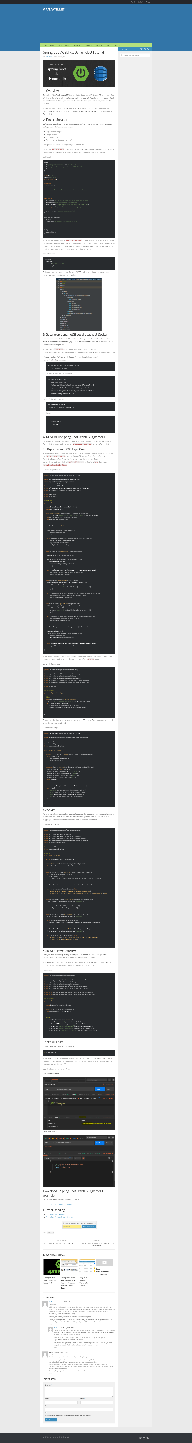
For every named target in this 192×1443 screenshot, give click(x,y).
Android (52, 45)
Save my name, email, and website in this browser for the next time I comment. (68, 1415)
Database (89, 45)
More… (116, 45)
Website (47, 1406)
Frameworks (77, 45)
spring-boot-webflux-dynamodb (62, 1204)
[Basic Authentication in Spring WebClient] (104, 1262)
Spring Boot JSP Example (55, 1214)
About (133, 2)
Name (47, 1399)
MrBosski (52, 1302)
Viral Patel (49, 57)
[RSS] (148, 49)
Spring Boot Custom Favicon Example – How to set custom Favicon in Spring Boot (68, 1283)
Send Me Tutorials (88, 1227)
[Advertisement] (106, 24)
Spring (67, 45)
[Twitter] (141, 49)
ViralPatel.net (53, 9)
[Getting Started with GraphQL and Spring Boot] (52, 1267)
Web (108, 45)
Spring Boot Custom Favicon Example (60, 1217)
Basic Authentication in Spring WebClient (102, 1271)
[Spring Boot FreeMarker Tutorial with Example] (87, 1267)
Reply (50, 1324)
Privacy (148, 2)
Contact (140, 2)
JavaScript (99, 45)
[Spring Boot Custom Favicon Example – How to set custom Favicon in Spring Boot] (69, 1267)
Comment (48, 1385)
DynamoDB (51, 1232)
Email (82, 1399)
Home (45, 45)
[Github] (144, 49)
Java (59, 45)
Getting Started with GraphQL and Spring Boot (50, 1280)
